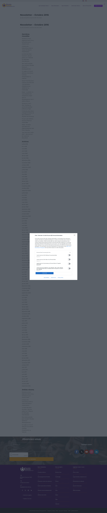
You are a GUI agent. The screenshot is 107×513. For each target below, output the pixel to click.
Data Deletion (46, 277)
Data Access (53, 277)
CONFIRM (44, 273)
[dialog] (53, 256)
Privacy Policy (60, 277)
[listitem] (53, 252)
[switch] (68, 255)
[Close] (75, 235)
